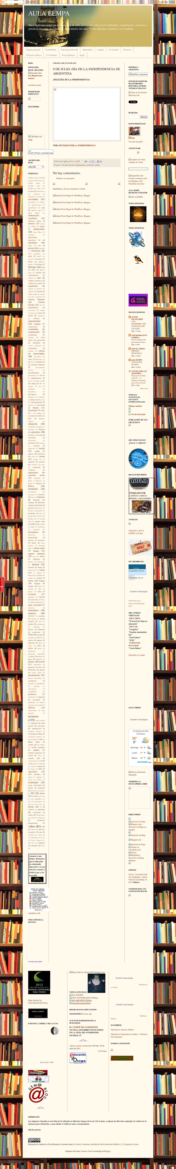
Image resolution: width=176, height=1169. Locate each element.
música (30, 629)
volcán (40, 835)
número (39, 640)
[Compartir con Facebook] (98, 161)
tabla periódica (34, 774)
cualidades (36, 343)
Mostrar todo (144, 388)
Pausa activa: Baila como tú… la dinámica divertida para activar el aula (138, 379)
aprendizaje (32, 242)
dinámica (42, 397)
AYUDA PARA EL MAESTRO (139, 372)
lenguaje (37, 583)
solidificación (32, 764)
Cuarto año (87, 1013)
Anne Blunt (37, 232)
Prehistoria (32, 670)
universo (41, 809)
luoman (84, 1151)
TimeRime (35, 796)
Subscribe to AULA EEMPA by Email (136, 532)
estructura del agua (38, 465)
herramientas (33, 532)
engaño (37, 451)
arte (39, 245)
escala (33, 456)
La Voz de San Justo (137, 414)
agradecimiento (36, 205)
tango (30, 777)
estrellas (42, 462)
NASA (30, 634)
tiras (43, 796)
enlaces (31, 454)
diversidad (41, 405)
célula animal (32, 294)
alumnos (31, 223)
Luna (33, 599)
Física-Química (68, 55)
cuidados (31, 351)
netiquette (31, 638)
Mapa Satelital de (35, 1000)
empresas (42, 443)
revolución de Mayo (35, 734)
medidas (42, 616)
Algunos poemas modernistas (80, 1045)
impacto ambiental (36, 553)
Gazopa (30, 511)
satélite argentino (38, 747)
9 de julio (65, 165)
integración (41, 562)
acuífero (42, 202)
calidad (30, 278)
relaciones (41, 726)
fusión (40, 505)
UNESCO (31, 810)
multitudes (36, 627)
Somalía (42, 764)
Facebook (37, 478)
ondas (39, 645)
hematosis (36, 529)
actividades (33, 199)
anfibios (33, 226)
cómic (40, 313)
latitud (39, 578)
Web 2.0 (31, 843)
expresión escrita (36, 475)
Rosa (35, 739)
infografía (36, 559)
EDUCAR (133, 626)
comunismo (41, 316)
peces (33, 656)
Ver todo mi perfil (136, 141)
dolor (43, 410)
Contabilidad (50, 49)
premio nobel (36, 673)
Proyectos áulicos (33, 55)
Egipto (40, 427)
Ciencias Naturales (36, 299)
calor (39, 277)
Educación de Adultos (36, 879)
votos (43, 837)
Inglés (82, 55)
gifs (40, 513)
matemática (33, 610)
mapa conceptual (35, 605)
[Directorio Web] (138, 849)
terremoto (41, 788)
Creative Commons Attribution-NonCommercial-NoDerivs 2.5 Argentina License (106, 1144)
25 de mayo (38, 180)
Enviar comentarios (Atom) (74, 188)
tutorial (31, 806)
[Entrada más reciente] (54, 184)
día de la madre (33, 381)
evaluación (36, 467)
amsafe (42, 224)
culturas (42, 350)
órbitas (30, 648)
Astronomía (35, 250)
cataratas (31, 291)
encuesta (36, 446)
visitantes (31, 835)
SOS (40, 769)
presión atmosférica (35, 678)
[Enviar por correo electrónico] (90, 161)
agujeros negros (36, 210)
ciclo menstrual (36, 297)
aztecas (30, 259)
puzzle (40, 705)
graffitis (33, 524)
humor (34, 543)
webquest (41, 843)
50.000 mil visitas (34, 188)
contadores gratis (34, 85)
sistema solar (34, 758)
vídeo (31, 826)
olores (30, 646)
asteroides (41, 248)
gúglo (33, 527)
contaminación (33, 332)
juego (42, 569)
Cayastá (39, 291)
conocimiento (34, 321)
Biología (32, 267)
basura (30, 262)
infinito (42, 556)
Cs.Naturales (51, 55)
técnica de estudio (34, 780)
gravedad (42, 524)
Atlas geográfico (34, 254)
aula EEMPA (136, 359)
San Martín (41, 745)
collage (42, 310)
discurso (30, 405)
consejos (37, 324)
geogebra (39, 511)
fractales (41, 494)
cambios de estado (35, 283)
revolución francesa (35, 737)
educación (32, 423)
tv (40, 807)
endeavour (31, 448)
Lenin (40, 586)
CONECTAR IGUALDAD (134, 644)
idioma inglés (39, 548)
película (39, 656)
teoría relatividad (34, 785)
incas (34, 556)
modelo (30, 624)
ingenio (30, 562)
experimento (33, 472)
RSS (41, 739)
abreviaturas (41, 191)
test (32, 791)
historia (31, 540)
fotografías (33, 488)
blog (43, 267)
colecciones (31, 310)
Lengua (100, 49)
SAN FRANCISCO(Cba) (38, 1003)
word (43, 846)
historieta (41, 540)
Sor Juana (31, 769)
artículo (31, 248)
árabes (30, 245)
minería (33, 619)
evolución (31, 470)
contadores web (34, 913)
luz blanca (41, 600)
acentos (39, 197)
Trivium (103, 1051)
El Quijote (31, 435)
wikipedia (34, 845)
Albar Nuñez (33, 213)
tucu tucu (38, 804)
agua (43, 207)
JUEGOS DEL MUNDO (136, 363)
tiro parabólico (36, 799)
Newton (39, 638)
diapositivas (32, 392)
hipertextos (31, 535)
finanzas (39, 483)
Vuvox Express (36, 840)
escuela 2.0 (37, 459)
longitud (42, 597)
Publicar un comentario (65, 178)
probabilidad (32, 692)
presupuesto (32, 681)
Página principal (33, 49)
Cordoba (136, 568)
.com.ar (136, 578)
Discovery (41, 400)
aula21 (39, 256)
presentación (34, 675)
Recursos (127, 49)
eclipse (39, 413)
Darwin (30, 362)
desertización (32, 375)
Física (31, 486)
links (39, 591)
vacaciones (37, 812)
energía (42, 448)
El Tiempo (137, 731)
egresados (31, 429)
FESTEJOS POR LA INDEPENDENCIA (77, 145)
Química (31, 707)
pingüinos (39, 659)
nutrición (31, 643)
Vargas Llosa (40, 815)
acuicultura (31, 202)
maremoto (31, 608)
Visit (136, 603)
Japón (40, 567)
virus (40, 832)
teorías (30, 788)
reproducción (36, 728)
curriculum (37, 356)
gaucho (39, 508)
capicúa (30, 289)
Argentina (132, 579)
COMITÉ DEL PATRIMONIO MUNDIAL (83, 1028)
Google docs (32, 519)
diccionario (32, 394)
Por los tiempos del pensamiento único (138, 340)
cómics (30, 315)
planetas (31, 661)
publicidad (31, 702)
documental (32, 410)
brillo (33, 270)
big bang (39, 264)
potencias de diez (35, 667)
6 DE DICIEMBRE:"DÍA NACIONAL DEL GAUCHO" (138, 325)
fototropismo (32, 492)
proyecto (42, 697)
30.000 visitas (34, 183)
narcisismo (36, 632)
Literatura (32, 594)
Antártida (31, 235)
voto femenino (33, 837)
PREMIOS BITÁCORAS (136, 352)
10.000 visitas (32, 178)
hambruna (41, 527)
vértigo (40, 818)
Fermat (30, 483)
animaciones (39, 228)
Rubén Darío (34, 742)
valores (30, 815)
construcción (32, 327)
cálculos (39, 272)
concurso (36, 318)
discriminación (36, 402)
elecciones (32, 437)
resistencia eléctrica (34, 731)
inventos (31, 567)
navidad (39, 635)
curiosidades (39, 353)
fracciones (31, 494)
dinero (33, 400)
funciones (41, 497)
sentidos (36, 750)
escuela (42, 456)
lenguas (31, 586)
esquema (31, 462)
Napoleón (41, 629)
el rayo (40, 435)
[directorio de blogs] (137, 821)
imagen (36, 551)
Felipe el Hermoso (35, 481)
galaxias (31, 508)
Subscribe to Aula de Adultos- (122, 1029)
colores (33, 313)
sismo (39, 755)
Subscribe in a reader (137, 655)
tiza (29, 801)
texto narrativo (40, 791)
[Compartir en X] (95, 161)
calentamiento (33, 275)
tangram (39, 777)
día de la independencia (77, 165)
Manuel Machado (36, 602)
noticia (30, 640)
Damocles (39, 359)
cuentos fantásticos (34, 346)
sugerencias (32, 771)
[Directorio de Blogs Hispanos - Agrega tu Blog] (138, 860)
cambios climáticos (35, 281)
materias (32, 613)
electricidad (31, 440)
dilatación (31, 397)
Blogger (107, 1151)
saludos (97, 165)
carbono (39, 289)
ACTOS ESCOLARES (137, 318)
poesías (42, 661)
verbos (33, 818)
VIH (43, 827)
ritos (29, 739)
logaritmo (31, 597)
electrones (31, 443)
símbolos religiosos (35, 753)
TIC (33, 793)
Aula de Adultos (138, 348)
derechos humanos (38, 364)
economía (31, 416)
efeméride (90, 165)
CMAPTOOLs (33, 307)
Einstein (42, 429)
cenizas (42, 294)
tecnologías (33, 782)
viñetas (33, 829)
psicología (36, 699)
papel (39, 648)
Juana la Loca (32, 570)
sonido (40, 766)
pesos (30, 659)
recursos (33, 716)
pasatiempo (31, 651)
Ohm (40, 643)
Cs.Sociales (114, 49)
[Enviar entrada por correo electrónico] (85, 161)
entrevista (41, 454)
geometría (31, 513)
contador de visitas (136, 162)
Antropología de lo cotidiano (139, 336)
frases (32, 497)
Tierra (42, 793)
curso (30, 359)
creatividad (41, 340)
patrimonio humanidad (36, 654)
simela (30, 755)
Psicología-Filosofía (69, 49)
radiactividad (32, 710)
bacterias (39, 259)
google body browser (35, 516)
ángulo (42, 226)
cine (40, 305)
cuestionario (32, 348)
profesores (32, 694)
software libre (32, 761)
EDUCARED (134, 618)
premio (42, 670)
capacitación (33, 286)
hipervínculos (33, 537)
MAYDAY (31, 616)
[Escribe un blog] (93, 161)
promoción (31, 697)
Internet (35, 564)
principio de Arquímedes (36, 683)
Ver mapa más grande (35, 961)
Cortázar (31, 337)
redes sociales (40, 720)
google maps (40, 521)
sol (41, 761)
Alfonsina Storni (34, 221)
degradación (40, 362)
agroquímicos (32, 208)
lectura (30, 580)
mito (40, 621)
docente (36, 407)
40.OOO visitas (34, 186)
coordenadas (32, 335)
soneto (33, 766)
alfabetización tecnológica (33, 216)
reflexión (34, 723)
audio (30, 256)
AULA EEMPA (49, 13)
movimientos (40, 624)
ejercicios (35, 432)
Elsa (133, 138)
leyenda (30, 589)
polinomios (37, 664)
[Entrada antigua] (119, 184)
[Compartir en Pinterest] (100, 161)
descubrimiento (33, 373)
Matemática (88, 49)
